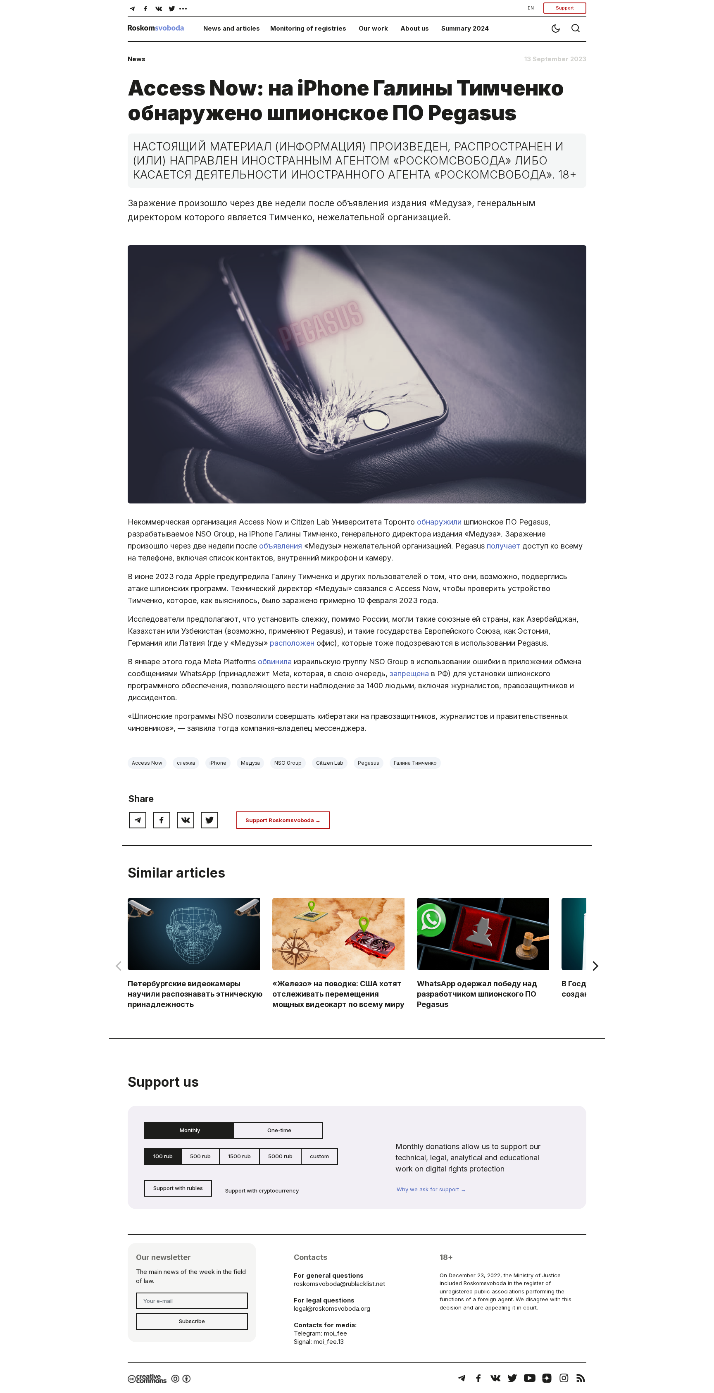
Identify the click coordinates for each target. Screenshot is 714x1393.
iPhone (217, 763)
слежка (186, 763)
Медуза (250, 763)
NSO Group (288, 763)
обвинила (275, 661)
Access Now (147, 763)
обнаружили (439, 522)
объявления (280, 545)
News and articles (231, 28)
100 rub (163, 1156)
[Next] (594, 966)
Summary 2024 (465, 28)
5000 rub (280, 1156)
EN (531, 8)
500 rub (200, 1156)
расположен (292, 643)
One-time (279, 1130)
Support (565, 8)
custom (319, 1156)
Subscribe (192, 1321)
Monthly (190, 1130)
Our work (373, 28)
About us (414, 28)
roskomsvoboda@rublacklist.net (339, 1284)
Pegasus (368, 763)
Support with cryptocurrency (262, 1190)
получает (503, 545)
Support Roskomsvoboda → (283, 820)
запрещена (409, 673)
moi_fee (335, 1333)
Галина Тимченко (415, 763)
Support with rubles (178, 1188)
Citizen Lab (329, 763)
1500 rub (239, 1156)
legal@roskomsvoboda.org (332, 1308)
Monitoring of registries (308, 28)
